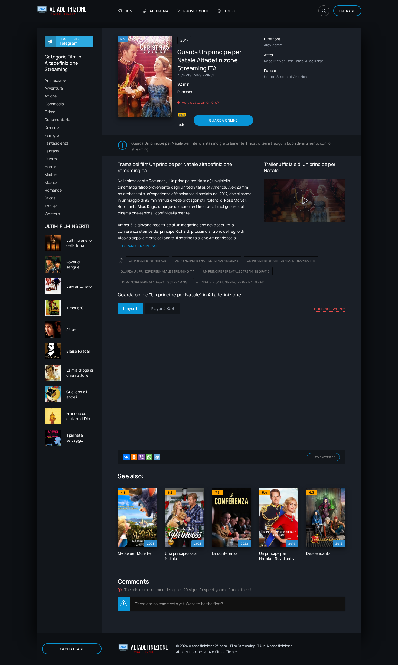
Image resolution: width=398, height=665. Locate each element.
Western (52, 213)
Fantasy (52, 150)
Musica (51, 182)
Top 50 (230, 11)
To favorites (325, 457)
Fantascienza (57, 143)
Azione (51, 96)
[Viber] (141, 457)
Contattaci (71, 649)
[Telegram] (157, 457)
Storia (50, 198)
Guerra (51, 158)
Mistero (51, 174)
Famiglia (52, 135)
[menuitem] (69, 80)
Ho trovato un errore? (200, 102)
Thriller (51, 205)
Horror (50, 166)
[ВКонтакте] (126, 457)
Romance (53, 190)
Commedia (54, 103)
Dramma (52, 127)
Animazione (55, 80)
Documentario (57, 119)
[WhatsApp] (149, 457)
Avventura (54, 88)
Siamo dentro (71, 41)
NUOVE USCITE (196, 11)
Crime (50, 111)
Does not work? (329, 309)
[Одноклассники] (134, 457)
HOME (130, 11)
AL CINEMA (159, 11)
